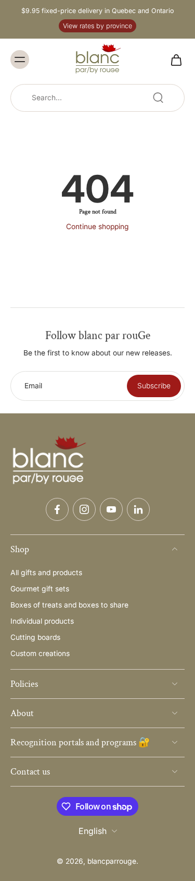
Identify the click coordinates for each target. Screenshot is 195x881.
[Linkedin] (138, 509)
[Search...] (158, 97)
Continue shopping (97, 226)
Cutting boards (35, 637)
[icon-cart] (173, 59)
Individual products (42, 621)
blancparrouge (111, 861)
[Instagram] (84, 509)
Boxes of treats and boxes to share (69, 605)
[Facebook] (57, 509)
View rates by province (97, 26)
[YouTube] (111, 509)
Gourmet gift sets (39, 589)
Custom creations (40, 653)
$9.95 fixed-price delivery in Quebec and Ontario (97, 11)
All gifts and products (46, 572)
